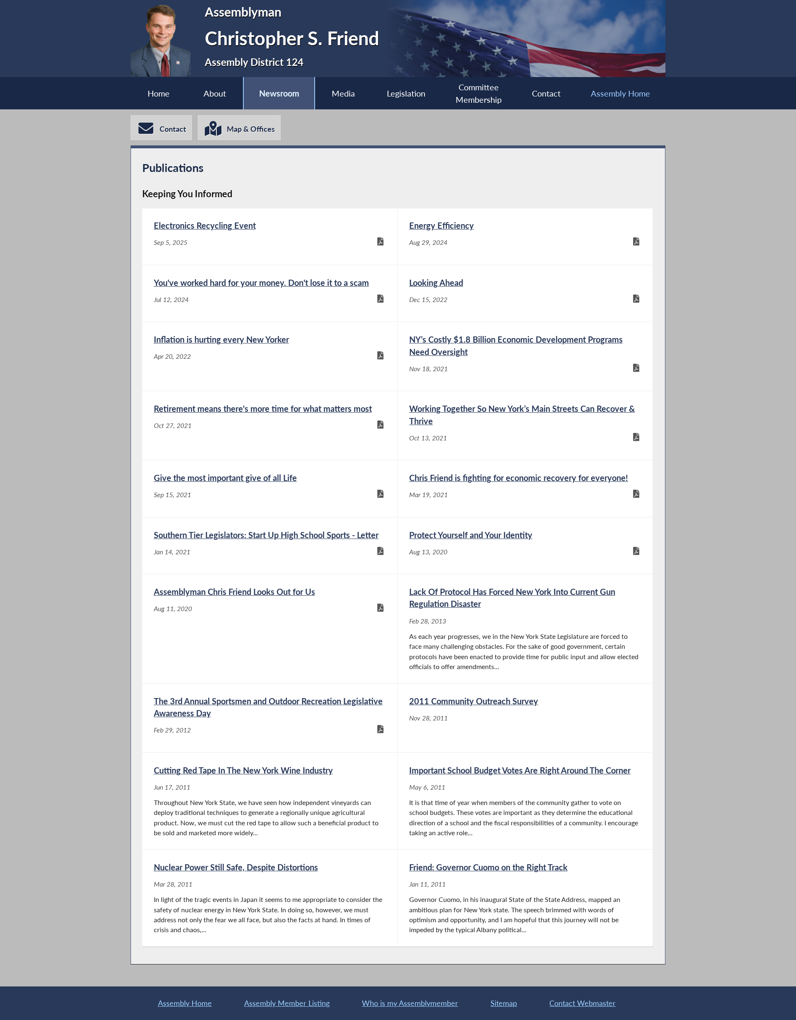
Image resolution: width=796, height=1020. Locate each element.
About (215, 93)
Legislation (406, 93)
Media (343, 93)
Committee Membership (479, 93)
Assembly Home (620, 93)
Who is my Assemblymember (410, 1003)
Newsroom (279, 93)
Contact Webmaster (582, 1003)
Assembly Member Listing (287, 1003)
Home (159, 93)
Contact (546, 93)
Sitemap (503, 1003)
